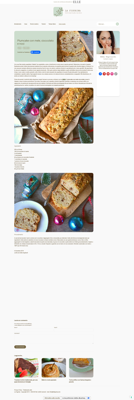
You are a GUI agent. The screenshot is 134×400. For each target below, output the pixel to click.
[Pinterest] (104, 73)
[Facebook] (100, 73)
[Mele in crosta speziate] (54, 367)
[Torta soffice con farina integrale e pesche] (81, 367)
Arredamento (17, 24)
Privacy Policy (18, 390)
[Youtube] (108, 73)
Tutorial (44, 24)
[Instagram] (112, 73)
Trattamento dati (27, 390)
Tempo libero (52, 24)
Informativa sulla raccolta (52, 398)
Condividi (36, 52)
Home (19, 48)
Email (55, 327)
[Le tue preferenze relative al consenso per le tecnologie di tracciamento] (131, 397)
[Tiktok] (115, 73)
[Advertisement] (53, 275)
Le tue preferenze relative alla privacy (73, 398)
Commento (17, 333)
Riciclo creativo (34, 24)
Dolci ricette (62, 24)
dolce (64, 79)
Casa (25, 24)
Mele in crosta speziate (49, 380)
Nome (15, 327)
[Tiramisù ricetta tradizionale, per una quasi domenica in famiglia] (26, 367)
